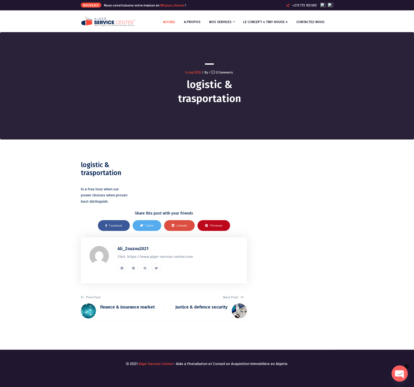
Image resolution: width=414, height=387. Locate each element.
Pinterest (216, 225)
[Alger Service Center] (108, 21)
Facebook (115, 225)
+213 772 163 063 (304, 5)
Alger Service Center (155, 363)
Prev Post (93, 297)
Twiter (149, 225)
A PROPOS (192, 22)
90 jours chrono (172, 5)
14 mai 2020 (193, 72)
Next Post (231, 297)
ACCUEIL (169, 22)
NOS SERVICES (220, 22)
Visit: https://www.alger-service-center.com (155, 256)
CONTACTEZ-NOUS (310, 22)
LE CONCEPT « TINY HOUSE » (265, 22)
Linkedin (181, 225)
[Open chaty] (400, 373)
